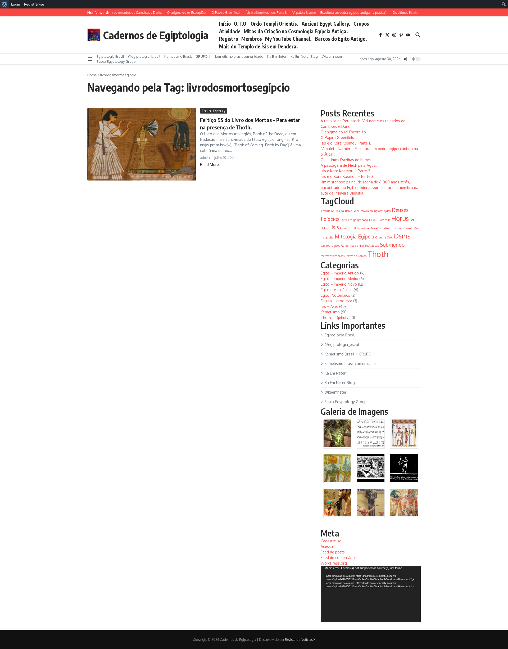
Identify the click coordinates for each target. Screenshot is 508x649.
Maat (417, 228)
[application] (371, 594)
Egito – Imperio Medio (339, 278)
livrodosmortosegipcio (384, 228)
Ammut (325, 211)
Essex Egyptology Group (116, 61)
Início (225, 23)
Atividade (230, 31)
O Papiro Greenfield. (338, 137)
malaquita (327, 237)
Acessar (327, 546)
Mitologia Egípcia (354, 236)
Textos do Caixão (356, 256)
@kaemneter (332, 56)
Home (92, 75)
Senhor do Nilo (355, 245)
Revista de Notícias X (300, 640)
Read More (209, 164)
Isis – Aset (329, 306)
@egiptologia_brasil (144, 56)
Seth (367, 245)
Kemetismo (330, 312)
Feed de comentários (339, 557)
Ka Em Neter (277, 56)
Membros (251, 38)
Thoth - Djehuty (213, 111)
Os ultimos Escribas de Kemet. (346, 159)
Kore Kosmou (362, 228)
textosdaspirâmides (332, 256)
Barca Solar (352, 211)
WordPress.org (334, 563)
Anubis (335, 211)
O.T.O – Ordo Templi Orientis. (266, 23)
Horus (400, 218)
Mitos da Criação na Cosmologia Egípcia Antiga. (296, 31)
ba (342, 211)
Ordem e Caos (384, 237)
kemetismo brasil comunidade (239, 56)
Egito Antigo (348, 220)
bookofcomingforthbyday (375, 211)
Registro (228, 38)
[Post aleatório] (405, 59)
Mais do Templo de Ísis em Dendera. (258, 46)
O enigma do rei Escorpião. (344, 132)
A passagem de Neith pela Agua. (349, 165)
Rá (342, 245)
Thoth (378, 254)
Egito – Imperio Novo (339, 284)
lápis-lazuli (405, 228)
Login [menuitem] (15, 4)
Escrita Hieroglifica (336, 301)
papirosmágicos (330, 245)
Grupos (361, 23)
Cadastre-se (331, 541)
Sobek (375, 245)
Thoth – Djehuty (334, 317)
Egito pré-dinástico (337, 289)
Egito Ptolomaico (335, 295)
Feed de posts (333, 552)
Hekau (373, 220)
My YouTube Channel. (288, 38)
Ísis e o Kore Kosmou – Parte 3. (347, 176)
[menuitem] (4, 4)
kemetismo (346, 228)
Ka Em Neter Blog (304, 56)
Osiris (402, 236)
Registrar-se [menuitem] (34, 4)
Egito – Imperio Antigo (340, 273)
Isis (335, 227)
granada (362, 220)
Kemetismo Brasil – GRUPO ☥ (187, 56)
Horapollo (384, 220)
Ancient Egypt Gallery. (326, 23)
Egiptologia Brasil (110, 56)
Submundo (392, 244)
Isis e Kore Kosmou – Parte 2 (345, 171)
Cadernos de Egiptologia (155, 35)
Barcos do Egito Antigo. (341, 38)
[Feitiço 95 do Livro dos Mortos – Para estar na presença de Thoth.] (141, 144)
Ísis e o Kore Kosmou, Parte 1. (346, 143)
